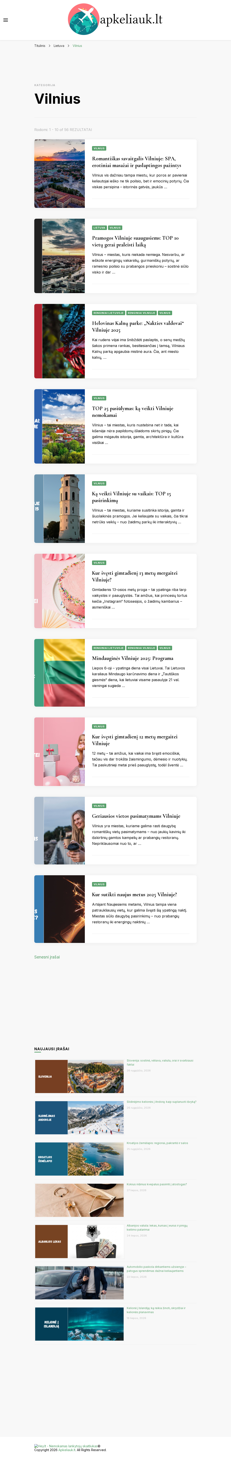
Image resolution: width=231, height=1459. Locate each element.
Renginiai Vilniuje (141, 313)
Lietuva (99, 227)
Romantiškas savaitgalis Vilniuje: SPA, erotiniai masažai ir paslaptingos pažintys (136, 162)
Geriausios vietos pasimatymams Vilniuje (136, 816)
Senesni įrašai (47, 957)
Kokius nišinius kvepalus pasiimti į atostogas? (157, 1184)
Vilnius (99, 148)
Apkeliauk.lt (66, 1450)
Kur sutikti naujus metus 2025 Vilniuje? (134, 894)
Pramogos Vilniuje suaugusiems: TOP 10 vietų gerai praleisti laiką (135, 241)
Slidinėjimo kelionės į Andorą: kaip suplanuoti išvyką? (161, 1101)
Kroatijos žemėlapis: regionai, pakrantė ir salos (157, 1143)
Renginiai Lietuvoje (109, 313)
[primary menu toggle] (5, 20)
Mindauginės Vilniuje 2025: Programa (132, 658)
